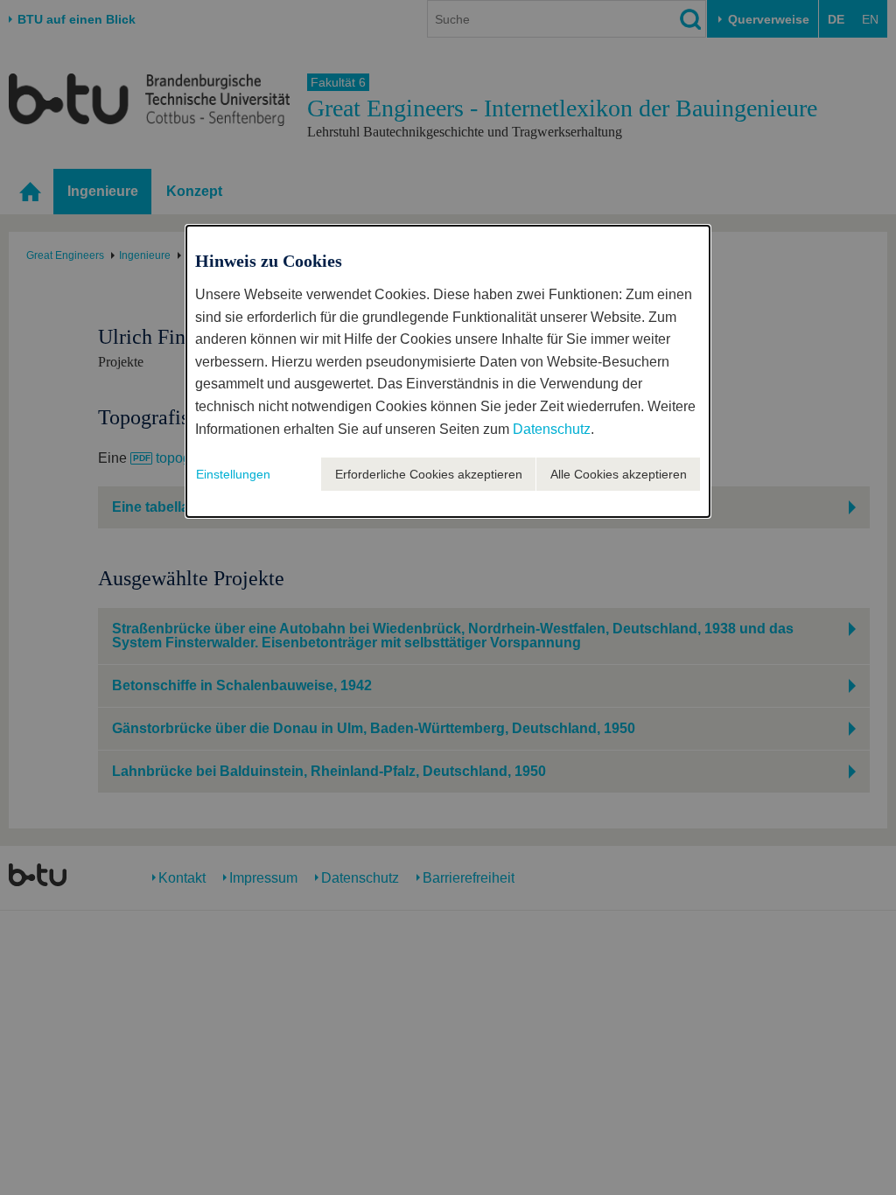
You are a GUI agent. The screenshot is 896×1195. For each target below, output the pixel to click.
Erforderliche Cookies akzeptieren (428, 474)
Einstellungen (233, 474)
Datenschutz (552, 429)
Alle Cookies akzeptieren (618, 474)
